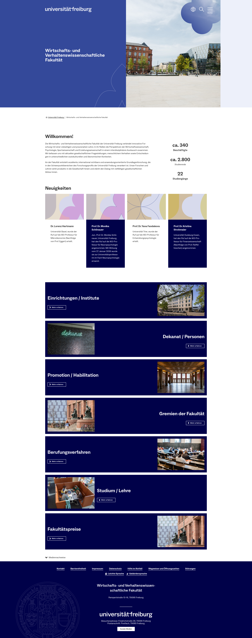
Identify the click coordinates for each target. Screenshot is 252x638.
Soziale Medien (126, 629)
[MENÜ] (210, 9)
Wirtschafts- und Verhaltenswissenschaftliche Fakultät (75, 55)
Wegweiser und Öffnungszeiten (163, 568)
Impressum (97, 568)
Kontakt (61, 568)
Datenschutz (115, 568)
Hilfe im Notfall (135, 568)
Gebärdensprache (138, 573)
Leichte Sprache (116, 573)
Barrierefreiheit (78, 568)
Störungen (190, 568)
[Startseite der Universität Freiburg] (68, 9)
